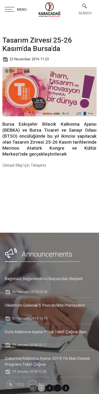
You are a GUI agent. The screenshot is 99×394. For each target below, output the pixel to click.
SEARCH (85, 13)
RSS (20, 384)
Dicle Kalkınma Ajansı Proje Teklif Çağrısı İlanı (46, 331)
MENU (22, 9)
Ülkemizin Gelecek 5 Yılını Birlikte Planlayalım (45, 305)
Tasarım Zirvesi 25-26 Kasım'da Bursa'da (37, 44)
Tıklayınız (38, 165)
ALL (41, 384)
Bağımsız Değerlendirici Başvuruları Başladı (44, 278)
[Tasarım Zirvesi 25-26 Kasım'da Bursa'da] (49, 9)
